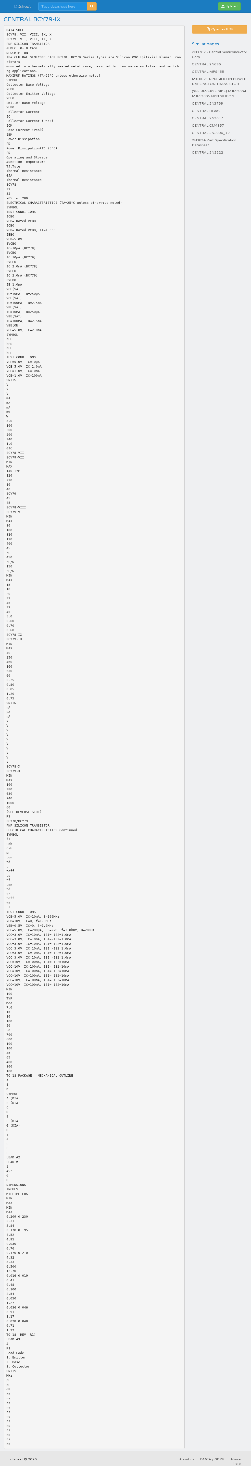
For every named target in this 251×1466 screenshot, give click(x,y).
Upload (231, 6)
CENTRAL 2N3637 (207, 118)
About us (186, 1459)
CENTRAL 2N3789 (207, 103)
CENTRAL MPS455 (208, 72)
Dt (22, 6)
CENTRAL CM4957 (208, 125)
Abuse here (235, 1461)
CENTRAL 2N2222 (207, 152)
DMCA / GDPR (212, 1459)
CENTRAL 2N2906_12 (211, 133)
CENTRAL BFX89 (206, 111)
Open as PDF (221, 29)
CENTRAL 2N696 (206, 64)
